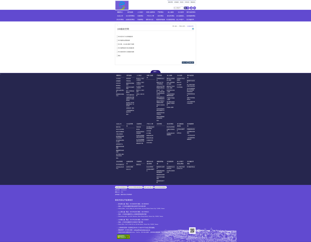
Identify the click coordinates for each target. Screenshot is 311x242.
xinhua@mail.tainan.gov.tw (142, 230)
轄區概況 (118, 85)
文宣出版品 (149, 142)
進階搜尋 (188, 8)
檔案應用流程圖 (160, 174)
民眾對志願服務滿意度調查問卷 (140, 136)
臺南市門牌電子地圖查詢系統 (160, 101)
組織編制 (118, 81)
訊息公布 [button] (120, 16)
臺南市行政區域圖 (160, 105)
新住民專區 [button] (170, 16)
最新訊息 (138, 164)
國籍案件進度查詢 (191, 81)
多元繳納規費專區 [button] (181, 16)
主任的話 (118, 78)
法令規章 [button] (181, 12)
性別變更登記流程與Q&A (171, 167)
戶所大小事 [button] (150, 16)
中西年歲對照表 (130, 95)
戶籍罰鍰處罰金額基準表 (130, 111)
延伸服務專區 (190, 125)
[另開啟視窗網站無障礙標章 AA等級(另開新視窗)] (123, 238)
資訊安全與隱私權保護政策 (135, 187)
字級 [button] (191, 7)
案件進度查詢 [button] (191, 12)
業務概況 (118, 88)
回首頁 (181, 2)
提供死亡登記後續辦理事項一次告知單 (130, 104)
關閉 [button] (155, 71)
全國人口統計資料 (140, 94)
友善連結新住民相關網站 (171, 134)
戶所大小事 (182, 26)
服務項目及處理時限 (130, 87)
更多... (127, 114)
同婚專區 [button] (140, 19)
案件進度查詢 (190, 76)
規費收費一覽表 (130, 108)
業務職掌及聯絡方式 (120, 95)
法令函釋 (179, 84)
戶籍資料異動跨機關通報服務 (171, 94)
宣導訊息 (179, 133)
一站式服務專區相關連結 (191, 138)
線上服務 (169, 75)
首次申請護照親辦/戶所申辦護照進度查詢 (191, 90)
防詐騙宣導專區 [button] (191, 19)
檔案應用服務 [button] (160, 19)
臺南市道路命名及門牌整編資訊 (160, 98)
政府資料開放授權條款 (160, 187)
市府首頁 (187, 2)
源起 (119, 55)
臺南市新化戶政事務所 (122, 5)
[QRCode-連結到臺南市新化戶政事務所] (192, 230)
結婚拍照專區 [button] (130, 19)
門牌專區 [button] (161, 12)
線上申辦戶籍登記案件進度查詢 (191, 85)
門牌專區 (159, 75)
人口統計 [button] (140, 12)
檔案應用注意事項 (160, 167)
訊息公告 (128, 169)
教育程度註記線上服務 (171, 91)
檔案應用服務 (160, 162)
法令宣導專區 (130, 16)
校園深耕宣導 (149, 135)
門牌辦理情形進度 (191, 94)
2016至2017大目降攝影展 (125, 36)
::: (167, 0)
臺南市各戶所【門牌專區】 (160, 83)
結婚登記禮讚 (129, 167)
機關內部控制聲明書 (120, 147)
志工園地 (148, 133)
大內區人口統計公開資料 (140, 83)
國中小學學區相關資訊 (130, 91)
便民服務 (129, 75)
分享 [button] (194, 7)
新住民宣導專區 (171, 127)
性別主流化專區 (120, 129)
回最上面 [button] (191, 62)
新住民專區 (170, 124)
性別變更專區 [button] (170, 19)
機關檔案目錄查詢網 (120, 151)
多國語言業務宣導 (171, 130)
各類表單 (128, 78)
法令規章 (179, 75)
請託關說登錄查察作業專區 (150, 127)
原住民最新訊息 (120, 164)
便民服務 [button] (130, 12)
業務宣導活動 (149, 138)
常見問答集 (179, 87)
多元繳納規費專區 (180, 125)
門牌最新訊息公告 (160, 79)
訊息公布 (118, 124)
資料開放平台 (119, 144)
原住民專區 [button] (120, 19)
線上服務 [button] (171, 12)
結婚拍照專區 (129, 162)
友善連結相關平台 (181, 129)
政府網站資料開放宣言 (121, 187)
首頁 (175, 26)
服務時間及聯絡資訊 (130, 84)
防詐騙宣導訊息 (191, 167)
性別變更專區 (170, 162)
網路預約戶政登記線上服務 (171, 87)
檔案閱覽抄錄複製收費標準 (160, 171)
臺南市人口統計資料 (140, 91)
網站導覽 (170, 2)
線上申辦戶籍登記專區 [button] (181, 19)
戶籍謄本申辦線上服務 (171, 98)
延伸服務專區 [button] (191, 16)
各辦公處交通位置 (120, 91)
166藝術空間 (190, 26)
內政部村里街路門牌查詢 (160, 113)
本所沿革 (118, 83)
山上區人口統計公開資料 (140, 87)
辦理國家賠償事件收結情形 (120, 137)
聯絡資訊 (193, 2)
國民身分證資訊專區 (150, 162)
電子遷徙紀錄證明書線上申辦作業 (171, 103)
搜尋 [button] (185, 8)
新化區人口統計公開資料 (140, 79)
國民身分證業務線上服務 (171, 79)
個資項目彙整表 (120, 131)
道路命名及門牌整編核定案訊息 (160, 87)
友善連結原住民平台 (120, 167)
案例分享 (179, 82)
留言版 (138, 129)
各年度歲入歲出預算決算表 (120, 155)
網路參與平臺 (139, 143)
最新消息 (118, 127)
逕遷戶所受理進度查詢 (191, 98)
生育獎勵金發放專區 (191, 132)
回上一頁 (185, 62)
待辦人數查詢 (150, 12)
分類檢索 (176, 2)
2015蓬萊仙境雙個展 (124, 40)
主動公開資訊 (119, 134)
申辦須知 (128, 81)
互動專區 (139, 124)
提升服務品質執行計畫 (120, 141)
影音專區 (161, 16)
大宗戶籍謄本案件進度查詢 (191, 102)
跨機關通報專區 (191, 129)
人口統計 (139, 75)
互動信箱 (138, 127)
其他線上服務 (170, 107)
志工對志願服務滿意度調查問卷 (140, 140)
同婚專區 (139, 161)
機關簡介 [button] (120, 12)
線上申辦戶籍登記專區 (180, 162)
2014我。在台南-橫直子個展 (126, 44)
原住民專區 (119, 161)
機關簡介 (118, 75)
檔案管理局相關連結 (160, 177)
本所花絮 (148, 130)
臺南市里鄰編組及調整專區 (160, 117)
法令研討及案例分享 (171, 171)
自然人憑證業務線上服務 (171, 83)
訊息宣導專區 (149, 167)
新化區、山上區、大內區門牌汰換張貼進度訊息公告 (160, 92)
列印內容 (193, 29)
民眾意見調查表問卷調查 (140, 132)
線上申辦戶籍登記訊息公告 (181, 167)
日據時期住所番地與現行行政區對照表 (130, 99)
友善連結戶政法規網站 (181, 79)
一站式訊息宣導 (191, 135)
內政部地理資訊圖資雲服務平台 (160, 109)
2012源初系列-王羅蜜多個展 (126, 51)
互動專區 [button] (140, 16)
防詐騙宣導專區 (190, 162)
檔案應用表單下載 (160, 181)
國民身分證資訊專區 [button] (150, 19)
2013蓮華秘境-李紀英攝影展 (126, 48)
